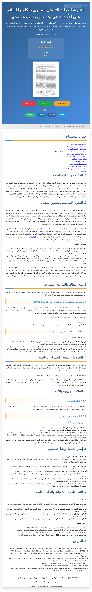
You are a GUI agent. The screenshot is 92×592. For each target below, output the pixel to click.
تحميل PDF (45, 103)
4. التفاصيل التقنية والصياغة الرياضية (76, 156)
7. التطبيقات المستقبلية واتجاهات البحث (75, 169)
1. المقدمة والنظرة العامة (79, 144)
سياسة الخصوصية (56, 586)
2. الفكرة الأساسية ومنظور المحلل (76, 147)
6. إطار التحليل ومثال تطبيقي (78, 166)
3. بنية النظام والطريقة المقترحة (77, 149)
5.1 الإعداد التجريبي (81, 161)
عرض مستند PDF (62, 103)
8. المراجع (83, 171)
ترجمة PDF (28, 103)
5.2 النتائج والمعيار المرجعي (78, 164)
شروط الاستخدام (43, 586)
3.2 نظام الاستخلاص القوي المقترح (76, 154)
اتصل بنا (32, 586)
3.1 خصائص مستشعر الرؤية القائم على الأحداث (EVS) (71, 152)
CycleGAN (32, 237)
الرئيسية (85, 126)
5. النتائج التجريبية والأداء (79, 159)
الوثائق (80, 126)
